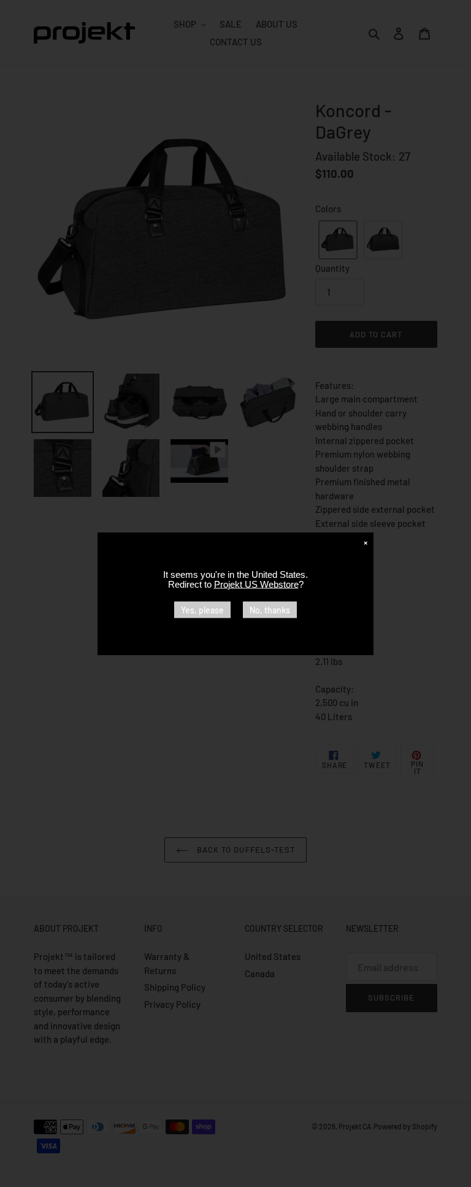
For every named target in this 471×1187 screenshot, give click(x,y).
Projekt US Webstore (256, 583)
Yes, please (202, 609)
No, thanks (270, 609)
